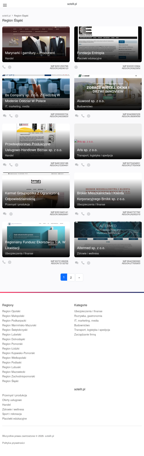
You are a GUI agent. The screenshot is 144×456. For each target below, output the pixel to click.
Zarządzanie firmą (85, 334)
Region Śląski (10, 381)
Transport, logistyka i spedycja (95, 155)
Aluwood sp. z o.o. (91, 100)
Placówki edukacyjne (89, 58)
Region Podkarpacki (14, 320)
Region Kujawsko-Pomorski (18, 353)
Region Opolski (11, 311)
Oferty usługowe (12, 400)
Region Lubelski (11, 334)
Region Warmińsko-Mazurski (19, 325)
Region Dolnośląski (13, 339)
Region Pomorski (12, 343)
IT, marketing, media (17, 106)
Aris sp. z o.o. (87, 149)
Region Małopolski (13, 315)
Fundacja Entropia (90, 52)
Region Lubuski (11, 367)
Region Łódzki (10, 348)
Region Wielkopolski (14, 357)
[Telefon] (4, 67)
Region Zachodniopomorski (18, 376)
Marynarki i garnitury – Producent (30, 52)
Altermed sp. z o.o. (91, 247)
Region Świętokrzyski (14, 329)
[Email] (4, 115)
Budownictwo (85, 106)
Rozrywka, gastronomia (88, 315)
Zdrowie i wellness (88, 253)
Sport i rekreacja (12, 413)
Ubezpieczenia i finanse (91, 204)
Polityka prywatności (13, 443)
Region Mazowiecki (13, 371)
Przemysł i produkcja (17, 204)
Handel (9, 58)
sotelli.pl (72, 4)
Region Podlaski (11, 362)
